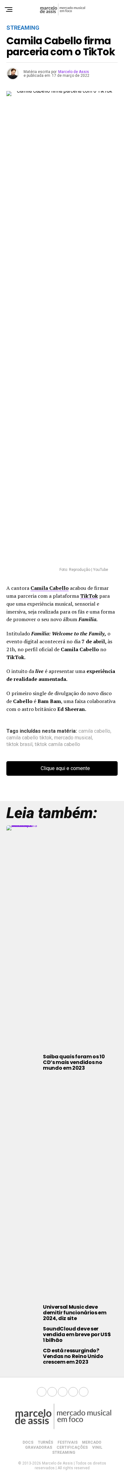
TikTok (89, 595)
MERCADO (91, 1442)
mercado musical (73, 737)
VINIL (97, 1447)
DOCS (28, 1442)
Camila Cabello (50, 587)
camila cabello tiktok (29, 737)
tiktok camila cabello (57, 744)
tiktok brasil (19, 744)
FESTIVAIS (68, 1442)
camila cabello (94, 731)
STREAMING (63, 1452)
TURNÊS (45, 1442)
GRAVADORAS (38, 1447)
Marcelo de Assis (73, 72)
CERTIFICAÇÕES (72, 1447)
